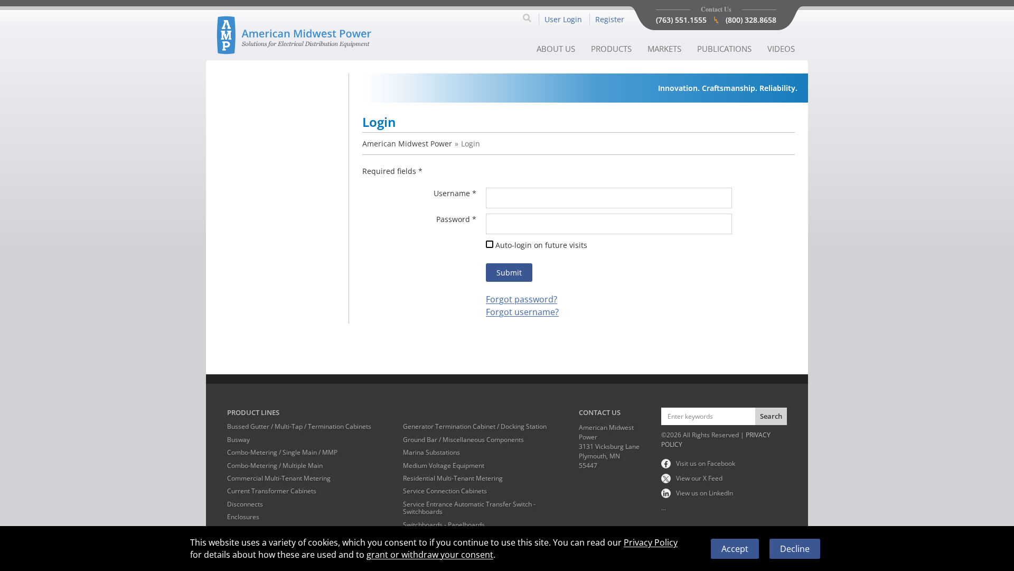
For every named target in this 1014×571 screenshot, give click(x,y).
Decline (795, 549)
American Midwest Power (407, 144)
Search (771, 416)
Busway (238, 440)
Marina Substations (431, 452)
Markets (664, 48)
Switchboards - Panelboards (444, 525)
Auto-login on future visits (541, 245)
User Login (563, 19)
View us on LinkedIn (704, 493)
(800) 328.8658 (751, 20)
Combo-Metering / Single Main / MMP (282, 452)
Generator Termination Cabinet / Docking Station (475, 426)
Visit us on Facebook (705, 463)
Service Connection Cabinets (445, 491)
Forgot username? (522, 312)
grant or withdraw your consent (430, 554)
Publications (724, 48)
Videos (781, 48)
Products (611, 48)
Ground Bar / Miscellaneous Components (463, 440)
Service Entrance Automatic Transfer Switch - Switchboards (469, 508)
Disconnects (245, 504)
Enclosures (243, 517)
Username (452, 193)
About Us (556, 48)
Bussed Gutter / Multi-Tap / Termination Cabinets (299, 426)
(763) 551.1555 (681, 20)
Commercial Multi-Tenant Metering (279, 478)
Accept (734, 549)
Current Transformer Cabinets (271, 491)
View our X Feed (699, 478)
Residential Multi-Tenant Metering (453, 478)
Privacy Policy (651, 542)
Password (453, 219)
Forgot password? (521, 299)
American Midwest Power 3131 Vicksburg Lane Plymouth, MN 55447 (609, 446)
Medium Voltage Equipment (443, 465)
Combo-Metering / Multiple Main (275, 465)
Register (609, 19)
